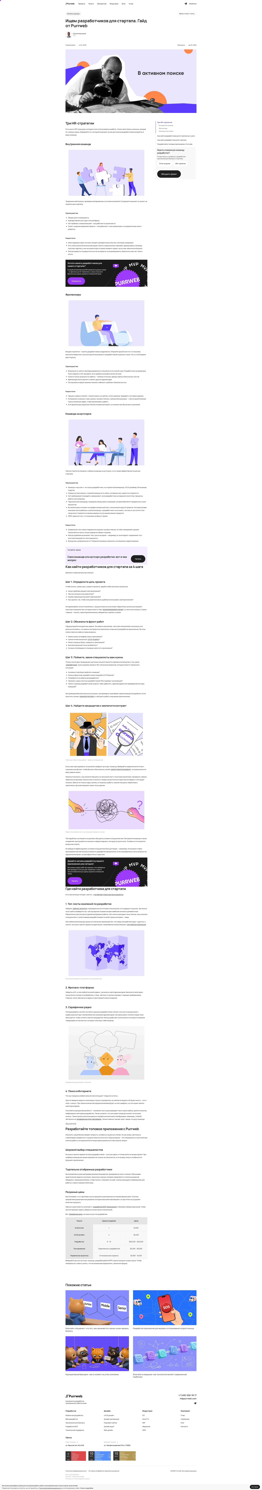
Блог (182, 1423)
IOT (143, 1415)
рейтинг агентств (80, 908)
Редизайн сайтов (110, 1423)
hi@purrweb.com (188, 1398)
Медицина (146, 1426)
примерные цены (75, 1214)
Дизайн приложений (111, 1419)
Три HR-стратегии (164, 122)
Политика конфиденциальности (76, 1471)
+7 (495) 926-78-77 (187, 1395)
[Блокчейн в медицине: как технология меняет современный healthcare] (164, 1357)
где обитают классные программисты (108, 895)
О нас (183, 1415)
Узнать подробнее (86, 1488)
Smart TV (145, 1419)
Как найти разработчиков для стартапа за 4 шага (176, 136)
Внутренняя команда (166, 125)
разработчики (71, 665)
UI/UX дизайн (109, 1415)
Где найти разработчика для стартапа (171, 140)
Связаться (192, 4)
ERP (143, 1423)
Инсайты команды (73, 14)
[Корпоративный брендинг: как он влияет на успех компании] (97, 1356)
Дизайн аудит (109, 1426)
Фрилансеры (163, 128)
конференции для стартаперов (89, 1119)
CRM (144, 1430)
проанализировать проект (113, 609)
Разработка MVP (72, 1426)
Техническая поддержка (75, 1430)
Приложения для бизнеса (75, 1423)
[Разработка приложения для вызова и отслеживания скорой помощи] (164, 1310)
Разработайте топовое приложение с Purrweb (174, 144)
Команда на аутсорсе (166, 131)
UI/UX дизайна (93, 639)
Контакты (184, 1426)
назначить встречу (87, 696)
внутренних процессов (136, 924)
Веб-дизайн (108, 1430)
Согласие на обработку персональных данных (103, 1471)
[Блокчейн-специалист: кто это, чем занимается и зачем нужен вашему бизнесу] (97, 1311)
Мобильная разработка (74, 1415)
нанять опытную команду (121, 769)
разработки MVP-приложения (105, 1207)
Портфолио (185, 1419)
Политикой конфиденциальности (50, 1488)
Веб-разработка (72, 1419)
